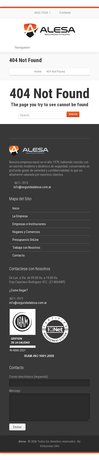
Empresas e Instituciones (29, 224)
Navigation (22, 47)
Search (73, 114)
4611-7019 (41, 12)
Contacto (65, 12)
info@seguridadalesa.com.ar (32, 187)
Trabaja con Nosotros (26, 247)
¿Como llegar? (18, 290)
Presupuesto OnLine (25, 240)
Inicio (15, 208)
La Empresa (20, 216)
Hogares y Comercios (26, 232)
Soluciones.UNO (49, 446)
